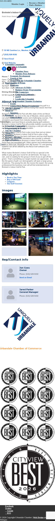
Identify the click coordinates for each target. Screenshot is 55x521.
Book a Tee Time (14, 177)
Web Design (38, 517)
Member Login (18, 4)
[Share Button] (37, 12)
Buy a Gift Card (13, 180)
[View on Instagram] (14, 70)
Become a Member (37, 3)
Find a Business (35, 5)
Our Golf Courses (14, 184)
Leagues (11, 182)
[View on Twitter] (9, 70)
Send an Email (25, 277)
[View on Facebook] (4, 70)
